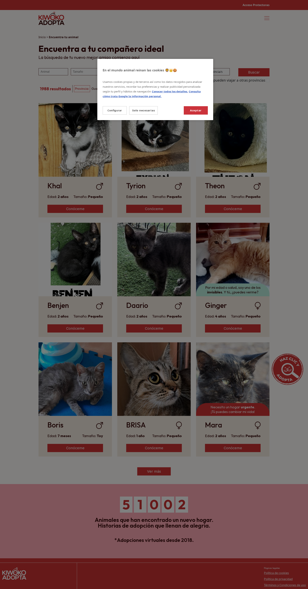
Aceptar (196, 110)
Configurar (114, 110)
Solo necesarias (143, 110)
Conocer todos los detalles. (170, 91)
